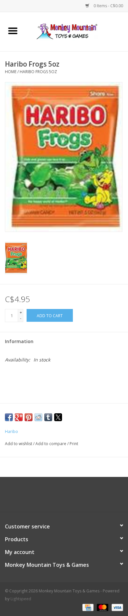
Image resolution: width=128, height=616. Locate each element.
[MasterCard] (102, 607)
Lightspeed (21, 599)
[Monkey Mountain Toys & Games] (76, 31)
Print (74, 443)
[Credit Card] (87, 607)
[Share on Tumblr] (48, 417)
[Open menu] (13, 30)
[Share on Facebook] (9, 417)
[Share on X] (58, 417)
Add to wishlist (19, 443)
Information (19, 341)
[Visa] (116, 607)
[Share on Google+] (19, 417)
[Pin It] (28, 417)
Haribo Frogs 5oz (38, 71)
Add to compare (51, 443)
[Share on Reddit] (38, 417)
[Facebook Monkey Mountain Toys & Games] (58, 497)
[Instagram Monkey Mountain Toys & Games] (70, 497)
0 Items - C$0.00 (108, 6)
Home (10, 71)
